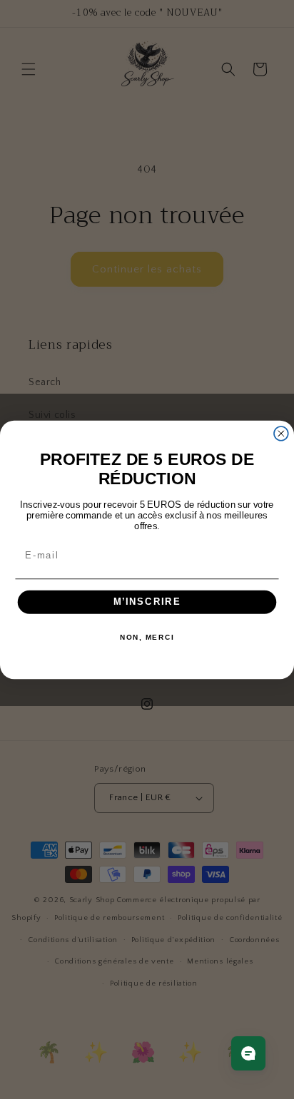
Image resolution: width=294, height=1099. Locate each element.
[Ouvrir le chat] (248, 1053)
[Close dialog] (281, 433)
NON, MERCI (147, 637)
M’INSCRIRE (147, 602)
